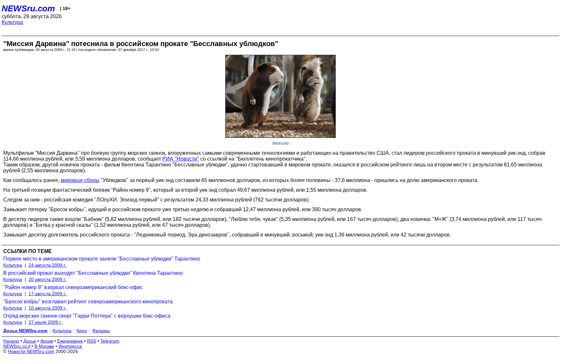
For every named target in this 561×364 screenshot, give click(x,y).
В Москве (44, 346)
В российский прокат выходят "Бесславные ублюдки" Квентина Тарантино (93, 273)
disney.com (280, 142)
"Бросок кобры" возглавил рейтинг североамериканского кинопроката (88, 301)
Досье (29, 341)
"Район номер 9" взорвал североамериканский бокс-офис (73, 287)
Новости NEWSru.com (31, 351)
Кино (82, 330)
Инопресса (70, 346)
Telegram (109, 341)
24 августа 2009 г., (48, 265)
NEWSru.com (28, 8)
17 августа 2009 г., (48, 293)
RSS (91, 341)
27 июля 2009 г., (46, 322)
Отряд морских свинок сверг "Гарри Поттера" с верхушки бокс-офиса (86, 316)
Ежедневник (70, 341)
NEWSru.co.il (16, 346)
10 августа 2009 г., (48, 307)
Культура (12, 22)
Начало (11, 341)
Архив (46, 341)
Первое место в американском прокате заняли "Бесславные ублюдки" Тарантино (101, 258)
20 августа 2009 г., (48, 279)
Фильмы (101, 330)
